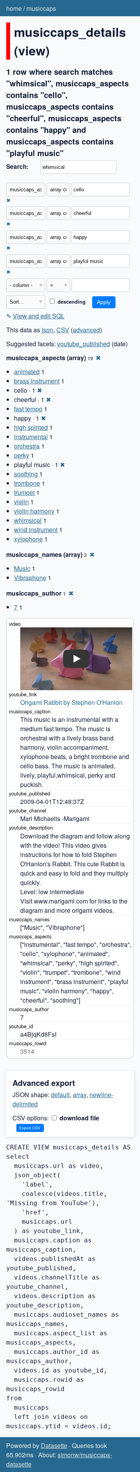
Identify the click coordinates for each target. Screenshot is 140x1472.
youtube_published (83, 343)
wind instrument (36, 529)
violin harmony (34, 511)
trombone (27, 483)
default (60, 1094)
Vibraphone (30, 577)
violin (21, 501)
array (79, 1094)
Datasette (54, 1445)
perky (21, 455)
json (47, 329)
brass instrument (37, 380)
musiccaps (41, 8)
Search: (17, 166)
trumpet (24, 492)
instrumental (31, 436)
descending (71, 301)
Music (22, 568)
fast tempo (28, 408)
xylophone (28, 538)
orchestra (27, 445)
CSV (62, 329)
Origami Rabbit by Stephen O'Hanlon (71, 702)
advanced (86, 329)
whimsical (28, 520)
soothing (26, 473)
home (14, 8)
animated (27, 371)
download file (78, 1117)
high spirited (31, 427)
